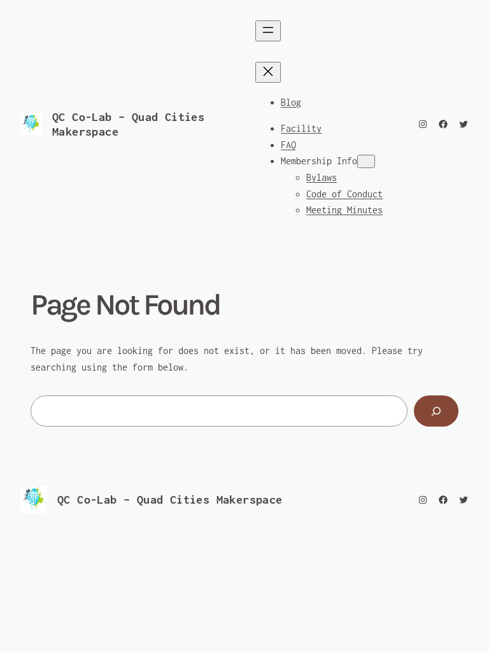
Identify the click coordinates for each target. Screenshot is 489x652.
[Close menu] (268, 72)
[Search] (436, 411)
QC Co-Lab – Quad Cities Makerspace (170, 499)
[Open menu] (268, 30)
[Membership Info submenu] (366, 161)
